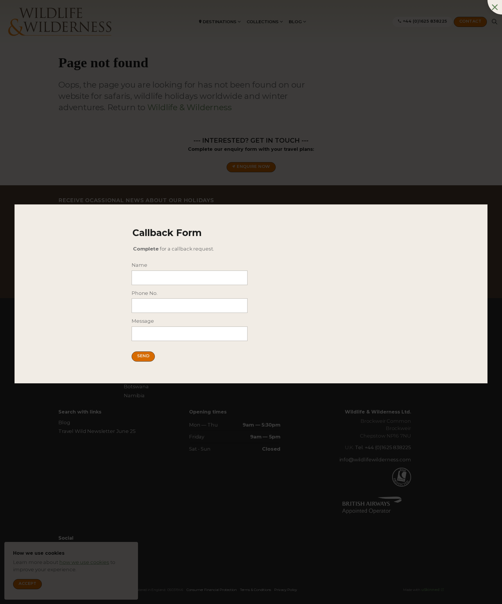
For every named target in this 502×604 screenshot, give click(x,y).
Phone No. (144, 293)
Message (143, 321)
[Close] (494, 7)
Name (139, 265)
